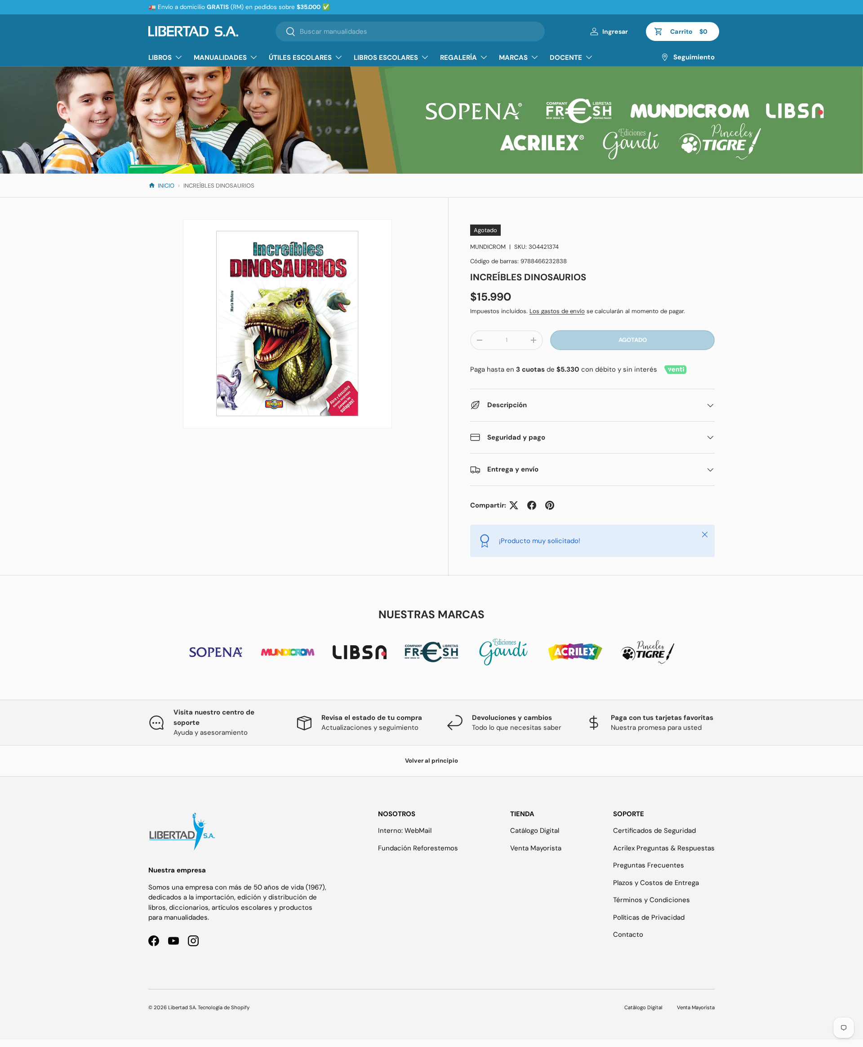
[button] (682, 31)
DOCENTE (566, 57)
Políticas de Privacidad (649, 917)
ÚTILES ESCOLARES (300, 57)
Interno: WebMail (405, 830)
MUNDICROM (488, 247)
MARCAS (513, 57)
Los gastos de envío (557, 311)
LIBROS (160, 57)
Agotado (632, 340)
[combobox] (410, 31)
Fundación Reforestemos (418, 848)
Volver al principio (431, 760)
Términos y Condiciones (651, 899)
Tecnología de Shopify (223, 1007)
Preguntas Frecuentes (648, 865)
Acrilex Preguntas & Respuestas (664, 848)
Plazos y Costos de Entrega (656, 882)
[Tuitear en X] (514, 505)
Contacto (628, 934)
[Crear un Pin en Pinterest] (550, 505)
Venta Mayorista (535, 848)
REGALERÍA (458, 57)
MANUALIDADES (220, 57)
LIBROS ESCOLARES (386, 57)
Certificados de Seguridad (654, 830)
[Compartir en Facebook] (532, 505)
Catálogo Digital (534, 830)
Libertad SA (182, 1007)
